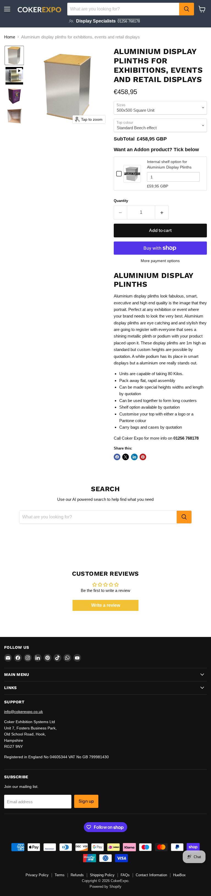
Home (9, 37)
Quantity (121, 201)
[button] (14, 55)
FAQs (125, 875)
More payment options (160, 261)
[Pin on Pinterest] (143, 457)
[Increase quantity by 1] (162, 212)
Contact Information (151, 875)
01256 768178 (129, 21)
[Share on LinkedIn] (134, 457)
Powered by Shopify (105, 886)
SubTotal (124, 139)
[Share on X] (125, 457)
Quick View (132, 180)
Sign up (86, 801)
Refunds (77, 875)
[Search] (186, 9)
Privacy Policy (37, 875)
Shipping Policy (102, 875)
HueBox (179, 875)
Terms (60, 875)
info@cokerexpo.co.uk (23, 711)
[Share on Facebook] (117, 457)
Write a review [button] (105, 605)
